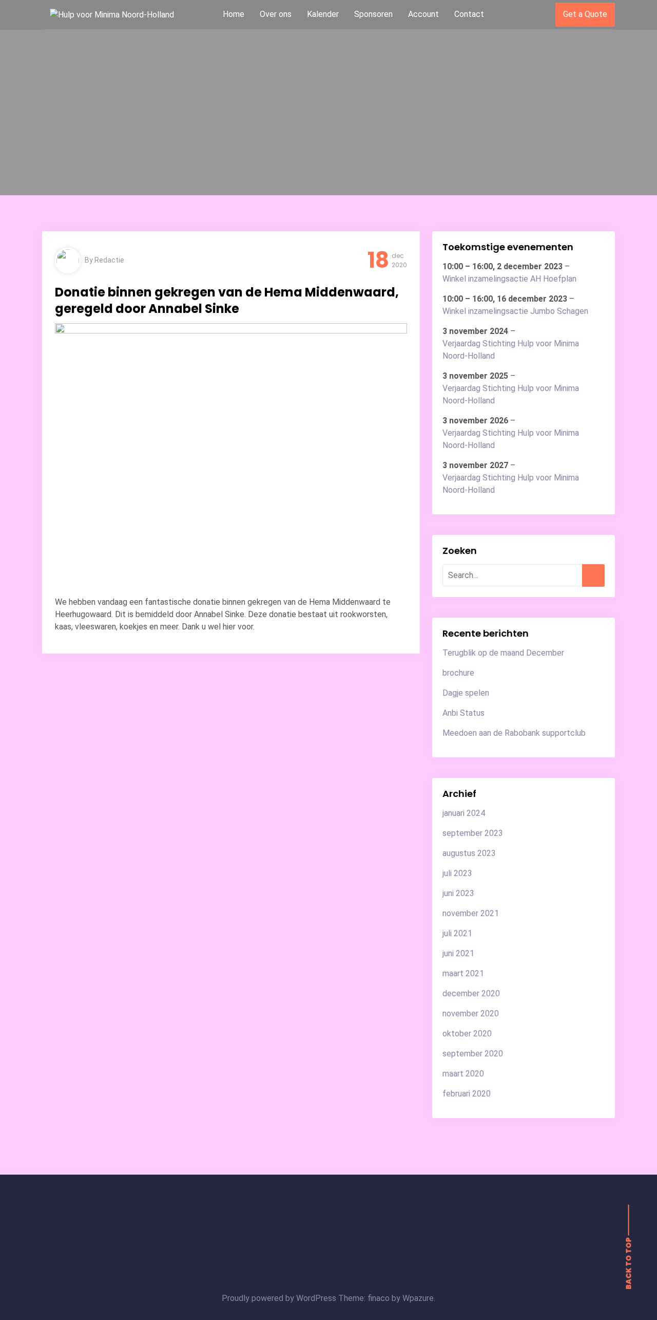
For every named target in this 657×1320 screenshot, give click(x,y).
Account (423, 14)
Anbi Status (463, 713)
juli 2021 (457, 933)
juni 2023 (458, 893)
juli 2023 (457, 873)
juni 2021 (458, 953)
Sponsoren (373, 14)
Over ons (276, 14)
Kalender (323, 14)
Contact (469, 14)
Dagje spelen (465, 693)
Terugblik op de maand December (503, 653)
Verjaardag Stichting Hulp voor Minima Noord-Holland (510, 350)
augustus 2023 (469, 853)
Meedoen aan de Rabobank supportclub (514, 733)
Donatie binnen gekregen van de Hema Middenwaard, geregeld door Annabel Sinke (227, 300)
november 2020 (470, 1013)
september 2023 (472, 833)
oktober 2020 (467, 1033)
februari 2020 (466, 1094)
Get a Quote (585, 14)
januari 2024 (463, 813)
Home (233, 14)
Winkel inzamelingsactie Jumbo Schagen (515, 311)
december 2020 (471, 993)
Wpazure (418, 1298)
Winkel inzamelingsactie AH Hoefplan (509, 279)
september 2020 (472, 1053)
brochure (458, 673)
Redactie (109, 260)
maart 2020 (463, 1074)
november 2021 (470, 913)
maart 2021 (463, 973)
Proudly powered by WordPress (280, 1298)
